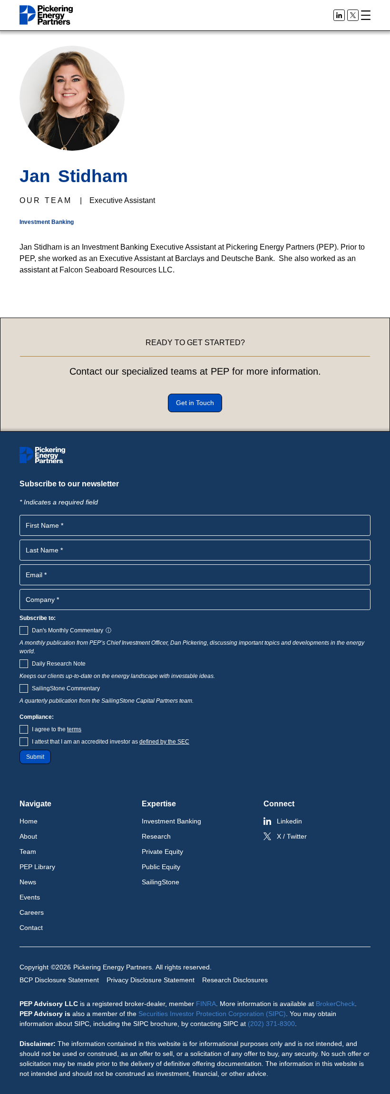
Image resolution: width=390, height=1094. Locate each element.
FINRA (206, 1003)
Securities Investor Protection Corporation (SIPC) (212, 1013)
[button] (365, 15)
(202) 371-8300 (271, 1023)
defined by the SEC (164, 741)
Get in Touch (195, 403)
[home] (46, 15)
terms (74, 729)
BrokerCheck (335, 1003)
